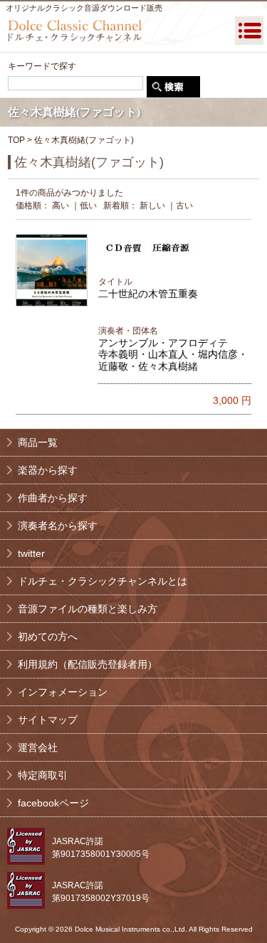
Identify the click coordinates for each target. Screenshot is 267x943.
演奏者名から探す (58, 525)
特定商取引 (43, 775)
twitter (31, 553)
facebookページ (53, 803)
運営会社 (38, 747)
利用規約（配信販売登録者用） (87, 664)
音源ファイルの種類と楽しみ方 (87, 608)
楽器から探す (48, 470)
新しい (152, 206)
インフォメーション (63, 692)
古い (184, 206)
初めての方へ (48, 636)
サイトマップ (48, 719)
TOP (16, 140)
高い (60, 206)
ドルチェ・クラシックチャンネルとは (102, 581)
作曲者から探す (53, 498)
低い (88, 206)
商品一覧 (38, 442)
